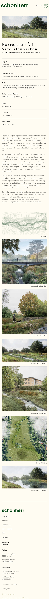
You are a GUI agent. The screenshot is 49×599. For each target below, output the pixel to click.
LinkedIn (5, 545)
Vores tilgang (7, 529)
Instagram (5, 543)
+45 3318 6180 (7, 579)
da (37, 5)
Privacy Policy (6, 589)
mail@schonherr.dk (8, 560)
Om (3, 533)
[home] (14, 5)
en (41, 5)
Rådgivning (6, 525)
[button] (45, 5)
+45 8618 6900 (7, 562)
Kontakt (5, 537)
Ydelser (4, 520)
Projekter (5, 516)
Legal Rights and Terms (9, 585)
